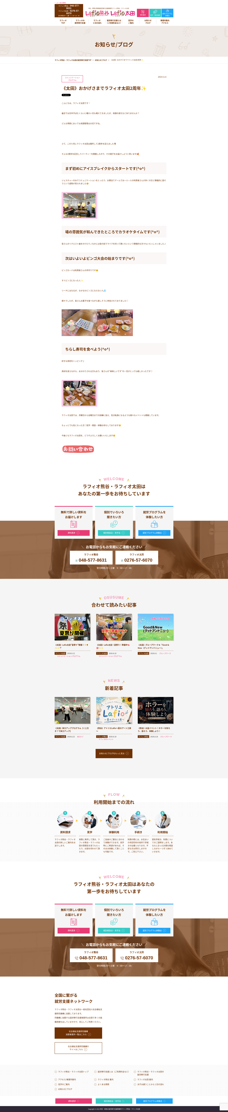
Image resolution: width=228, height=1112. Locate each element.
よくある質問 (61, 3)
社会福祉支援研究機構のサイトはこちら (78, 1048)
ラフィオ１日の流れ (97, 21)
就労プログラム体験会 (167, 15)
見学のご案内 (131, 21)
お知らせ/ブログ (101, 60)
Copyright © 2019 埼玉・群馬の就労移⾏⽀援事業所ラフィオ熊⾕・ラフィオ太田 (114, 1109)
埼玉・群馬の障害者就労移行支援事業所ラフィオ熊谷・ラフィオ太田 (108, 8)
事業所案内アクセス (164, 21)
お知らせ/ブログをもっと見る (112, 753)
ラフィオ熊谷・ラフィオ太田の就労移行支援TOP (73, 60)
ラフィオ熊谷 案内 (105, 1079)
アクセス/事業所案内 (67, 1079)
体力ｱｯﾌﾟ (80, 736)
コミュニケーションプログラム (72, 78)
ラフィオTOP (63, 21)
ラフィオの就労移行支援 (80, 21)
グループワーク (165, 653)
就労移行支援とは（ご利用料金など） (114, 21)
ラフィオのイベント (106, 739)
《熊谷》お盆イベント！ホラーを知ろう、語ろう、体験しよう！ (154, 730)
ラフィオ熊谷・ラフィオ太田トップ (73, 1071)
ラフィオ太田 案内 (145, 1079)
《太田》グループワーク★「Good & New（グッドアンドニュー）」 (153, 646)
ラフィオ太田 (60, 653)
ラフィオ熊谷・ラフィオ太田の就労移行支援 (150, 1073)
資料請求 (143, 15)
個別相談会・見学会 (111, 532)
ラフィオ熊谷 (102, 736)
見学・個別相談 (155, 15)
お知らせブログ (148, 21)
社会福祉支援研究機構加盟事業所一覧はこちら (77, 1033)
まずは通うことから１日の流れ (150, 1084)
